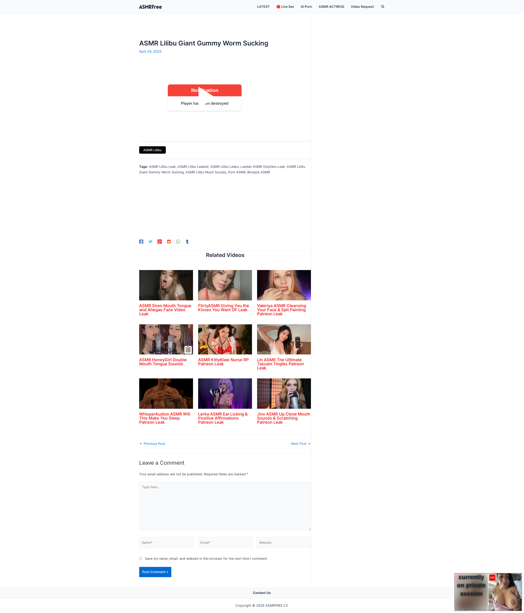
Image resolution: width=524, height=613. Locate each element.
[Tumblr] (187, 241)
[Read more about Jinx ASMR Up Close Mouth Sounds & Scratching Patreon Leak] (284, 393)
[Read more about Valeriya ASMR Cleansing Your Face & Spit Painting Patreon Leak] (284, 285)
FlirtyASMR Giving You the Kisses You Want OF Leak (223, 307)
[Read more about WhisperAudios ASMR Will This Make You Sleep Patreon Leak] (166, 393)
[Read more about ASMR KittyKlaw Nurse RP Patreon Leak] (225, 339)
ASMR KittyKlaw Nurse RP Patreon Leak (223, 361)
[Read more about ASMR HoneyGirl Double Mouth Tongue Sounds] (166, 339)
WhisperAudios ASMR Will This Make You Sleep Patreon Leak (164, 418)
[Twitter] (150, 241)
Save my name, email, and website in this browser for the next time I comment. (206, 558)
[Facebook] (141, 241)
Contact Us (262, 593)
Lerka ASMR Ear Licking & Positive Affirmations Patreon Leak (223, 418)
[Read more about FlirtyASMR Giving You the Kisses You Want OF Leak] (225, 285)
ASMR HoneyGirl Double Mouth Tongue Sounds (163, 361)
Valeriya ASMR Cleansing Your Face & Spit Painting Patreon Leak (281, 309)
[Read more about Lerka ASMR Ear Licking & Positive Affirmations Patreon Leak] (225, 393)
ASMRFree (150, 6)
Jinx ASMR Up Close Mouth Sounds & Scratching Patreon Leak (283, 418)
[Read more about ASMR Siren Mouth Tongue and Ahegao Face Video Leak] (166, 285)
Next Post (301, 443)
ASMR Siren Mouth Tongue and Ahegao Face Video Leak (165, 309)
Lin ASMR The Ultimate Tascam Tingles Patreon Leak (280, 363)
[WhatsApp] (178, 241)
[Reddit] (169, 241)
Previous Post (152, 443)
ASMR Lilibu (152, 150)
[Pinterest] (160, 241)
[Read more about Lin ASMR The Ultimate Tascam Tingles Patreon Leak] (284, 339)
